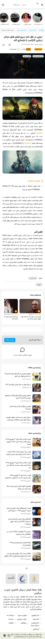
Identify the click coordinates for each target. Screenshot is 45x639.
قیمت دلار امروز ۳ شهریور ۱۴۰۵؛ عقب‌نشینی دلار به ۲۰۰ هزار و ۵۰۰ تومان (18, 476)
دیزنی (28, 133)
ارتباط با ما (10, 615)
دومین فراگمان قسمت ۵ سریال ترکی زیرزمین (26, 24)
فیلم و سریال (32, 30)
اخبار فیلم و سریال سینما (35, 624)
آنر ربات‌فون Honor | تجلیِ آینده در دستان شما (38, 24)
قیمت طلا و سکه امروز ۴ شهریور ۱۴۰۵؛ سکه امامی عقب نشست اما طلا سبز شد (18, 465)
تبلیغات (11, 623)
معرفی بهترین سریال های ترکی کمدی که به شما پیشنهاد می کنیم (18, 375)
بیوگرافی (23, 623)
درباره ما (11, 619)
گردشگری (36, 629)
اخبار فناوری (35, 615)
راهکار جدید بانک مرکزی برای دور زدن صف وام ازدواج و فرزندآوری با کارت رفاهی (17, 554)
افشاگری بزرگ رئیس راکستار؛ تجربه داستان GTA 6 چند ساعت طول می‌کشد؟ (19, 521)
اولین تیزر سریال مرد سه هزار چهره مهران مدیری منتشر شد (31, 318)
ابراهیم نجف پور (38, 44)
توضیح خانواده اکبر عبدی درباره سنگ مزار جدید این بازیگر (18, 487)
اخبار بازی (36, 619)
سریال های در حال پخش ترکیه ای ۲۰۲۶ (18, 384)
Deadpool (27, 143)
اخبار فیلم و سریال (21, 30)
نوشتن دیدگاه (10, 340)
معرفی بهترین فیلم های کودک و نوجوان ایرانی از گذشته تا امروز (18, 396)
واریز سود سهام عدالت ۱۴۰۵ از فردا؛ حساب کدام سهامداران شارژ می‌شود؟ (18, 453)
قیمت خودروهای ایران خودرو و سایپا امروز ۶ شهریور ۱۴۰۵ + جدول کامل (19, 509)
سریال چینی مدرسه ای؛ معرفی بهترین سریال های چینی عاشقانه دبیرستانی (18, 418)
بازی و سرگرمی (21, 619)
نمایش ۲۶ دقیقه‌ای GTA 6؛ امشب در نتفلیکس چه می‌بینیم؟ (18, 533)
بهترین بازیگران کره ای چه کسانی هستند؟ (20, 407)
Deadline (39, 133)
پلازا (40, 30)
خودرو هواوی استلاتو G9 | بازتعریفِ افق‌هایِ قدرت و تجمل (15, 24)
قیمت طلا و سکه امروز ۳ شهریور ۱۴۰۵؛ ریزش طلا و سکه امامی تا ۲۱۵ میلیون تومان (18, 442)
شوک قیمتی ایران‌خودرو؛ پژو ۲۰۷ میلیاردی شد (20, 543)
